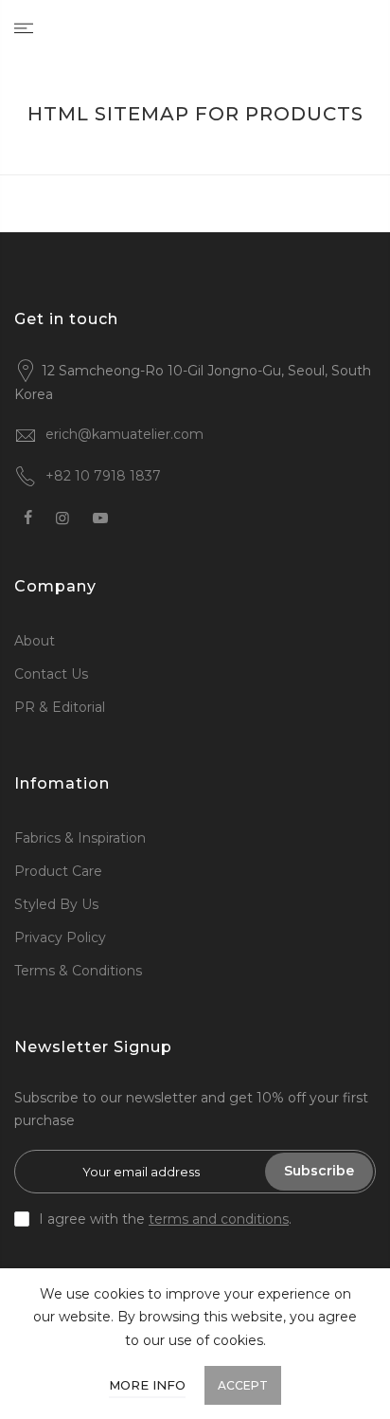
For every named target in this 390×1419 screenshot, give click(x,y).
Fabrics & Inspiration (80, 837)
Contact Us (51, 673)
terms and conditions (219, 1219)
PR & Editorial (59, 707)
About (34, 640)
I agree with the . (165, 1219)
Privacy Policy (60, 937)
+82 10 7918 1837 (103, 475)
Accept (243, 1385)
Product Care (58, 871)
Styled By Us (56, 904)
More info (147, 1384)
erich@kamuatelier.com (124, 434)
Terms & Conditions (78, 970)
